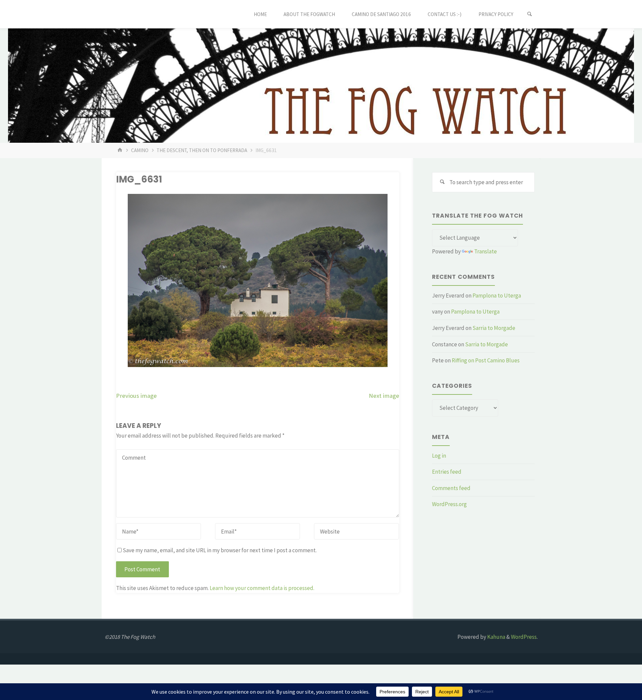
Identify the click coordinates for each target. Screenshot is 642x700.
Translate (485, 251)
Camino (139, 150)
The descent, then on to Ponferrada (201, 150)
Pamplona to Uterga (496, 295)
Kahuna (495, 636)
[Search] (529, 14)
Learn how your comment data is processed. (262, 588)
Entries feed (446, 471)
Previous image (136, 395)
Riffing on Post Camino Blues (486, 360)
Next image (384, 395)
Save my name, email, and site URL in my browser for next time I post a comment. (220, 550)
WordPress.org (449, 504)
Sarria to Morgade (493, 328)
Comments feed (451, 488)
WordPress (524, 636)
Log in (439, 455)
